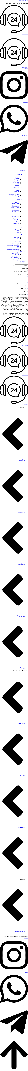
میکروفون (19, 199)
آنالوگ (20, 234)
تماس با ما (22, 261)
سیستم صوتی (22, 171)
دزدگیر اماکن (22, 251)
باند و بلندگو (19, 174)
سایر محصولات (18, 214)
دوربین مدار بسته (21, 224)
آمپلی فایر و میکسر (17, 187)
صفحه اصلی (22, 170)
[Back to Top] (14, 1070)
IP (21, 227)
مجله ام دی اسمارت (20, 262)
